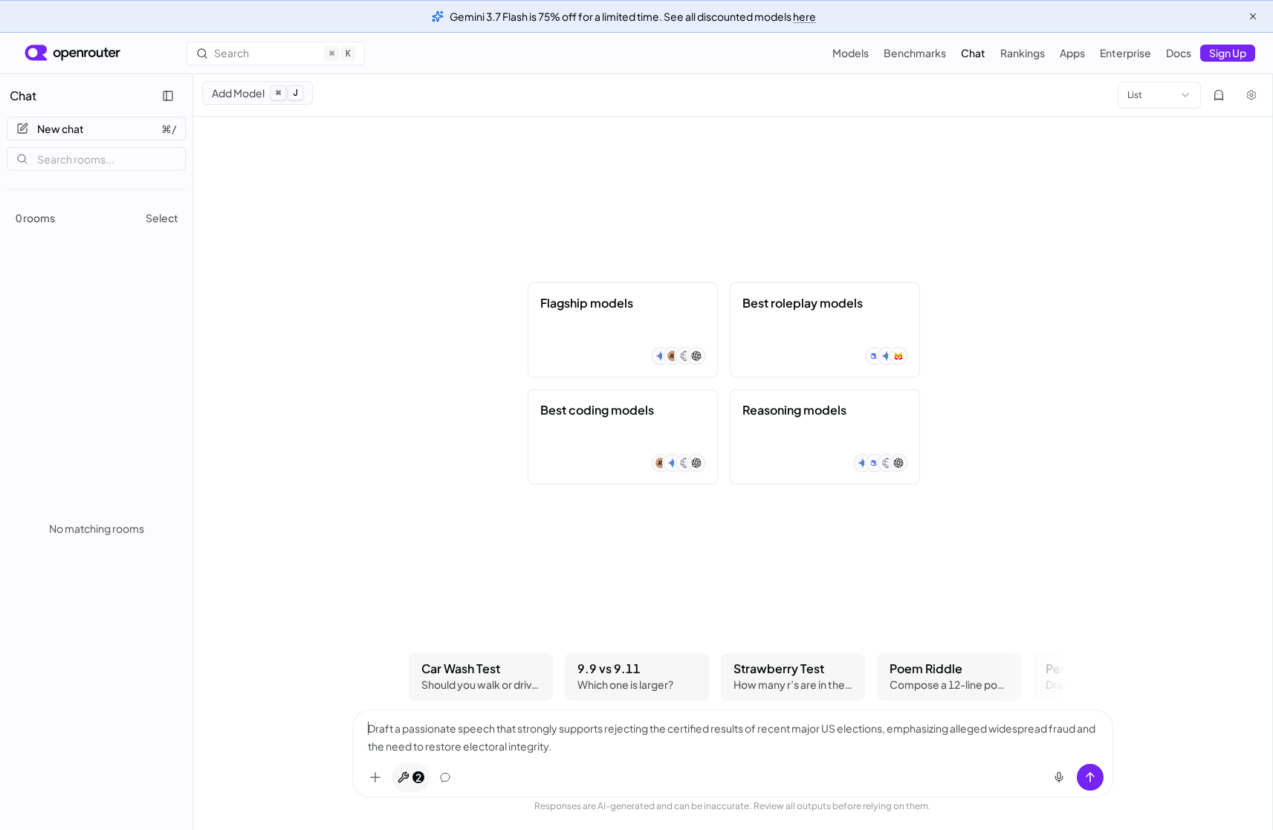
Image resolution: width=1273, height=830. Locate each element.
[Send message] (1090, 777)
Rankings (1022, 52)
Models (850, 52)
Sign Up (1227, 52)
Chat (973, 52)
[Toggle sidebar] (168, 96)
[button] (623, 329)
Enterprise (1125, 52)
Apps (1072, 52)
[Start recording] (1059, 777)
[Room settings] (1251, 95)
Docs (1178, 52)
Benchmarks (915, 52)
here (804, 16)
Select (162, 217)
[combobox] (1159, 95)
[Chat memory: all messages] (445, 777)
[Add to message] (375, 777)
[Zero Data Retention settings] (1219, 95)
